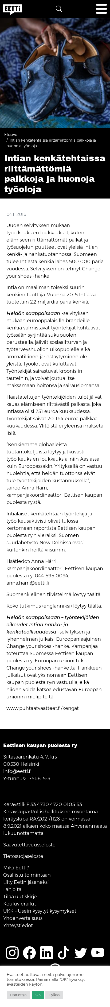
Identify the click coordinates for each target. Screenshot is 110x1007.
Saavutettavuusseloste (29, 845)
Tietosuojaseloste (23, 856)
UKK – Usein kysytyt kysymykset (39, 911)
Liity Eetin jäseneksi (26, 882)
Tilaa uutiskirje (20, 897)
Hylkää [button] (54, 995)
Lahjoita (12, 889)
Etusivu (10, 134)
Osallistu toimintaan (27, 875)
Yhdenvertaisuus (22, 918)
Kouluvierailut (19, 904)
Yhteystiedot (18, 925)
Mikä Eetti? (16, 868)
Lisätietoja (18, 995)
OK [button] (38, 995)
